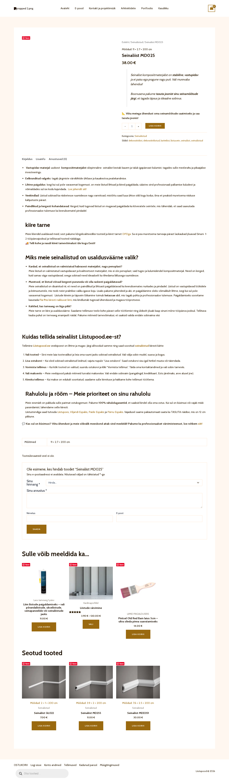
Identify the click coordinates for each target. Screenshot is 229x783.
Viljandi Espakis (79, 412)
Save (27, 38)
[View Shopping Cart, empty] (211, 8)
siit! (200, 423)
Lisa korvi (155, 125)
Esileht (125, 42)
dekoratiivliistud (151, 140)
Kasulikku (163, 8)
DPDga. (126, 234)
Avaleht (65, 8)
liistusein (175, 140)
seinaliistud (197, 140)
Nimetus (31, 513)
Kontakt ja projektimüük (102, 8)
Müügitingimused (109, 765)
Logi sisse (36, 765)
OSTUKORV (21, 765)
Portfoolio (147, 8)
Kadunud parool (88, 765)
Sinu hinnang (33, 482)
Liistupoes (63, 412)
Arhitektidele (128, 8)
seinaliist (185, 140)
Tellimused (70, 765)
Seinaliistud (137, 42)
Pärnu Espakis (115, 412)
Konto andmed (52, 765)
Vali (91, 624)
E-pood (79, 8)
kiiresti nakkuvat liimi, (56, 299)
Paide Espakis (96, 412)
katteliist (165, 140)
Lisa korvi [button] (44, 627)
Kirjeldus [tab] (27, 159)
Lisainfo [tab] (40, 159)
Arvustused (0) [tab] (58, 159)
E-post (119, 513)
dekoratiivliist (135, 140)
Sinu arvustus (37, 491)
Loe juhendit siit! (77, 189)
